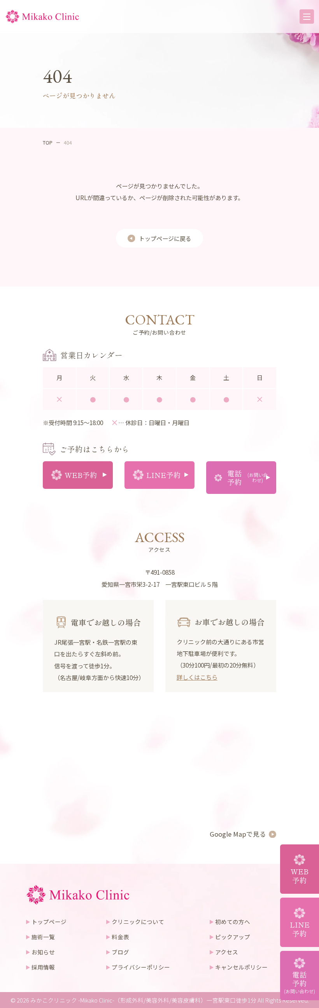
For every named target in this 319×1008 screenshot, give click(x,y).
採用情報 (43, 967)
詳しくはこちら (197, 677)
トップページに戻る (165, 238)
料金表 (120, 937)
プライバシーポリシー (141, 967)
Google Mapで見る (238, 834)
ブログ (120, 952)
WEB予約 (299, 875)
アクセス (226, 952)
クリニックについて (138, 921)
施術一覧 (43, 937)
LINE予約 (300, 928)
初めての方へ (232, 921)
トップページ (49, 921)
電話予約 (299, 982)
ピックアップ (232, 937)
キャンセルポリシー (241, 967)
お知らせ (43, 952)
